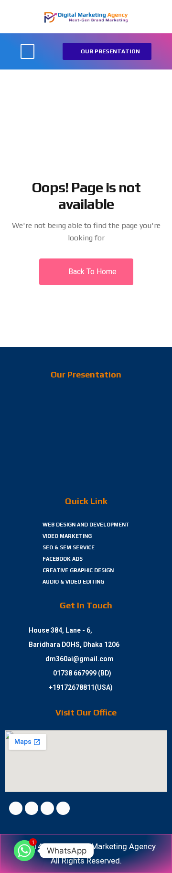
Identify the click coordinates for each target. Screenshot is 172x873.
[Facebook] (15, 808)
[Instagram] (31, 808)
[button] (27, 52)
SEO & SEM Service (69, 547)
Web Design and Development (86, 524)
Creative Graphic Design (78, 570)
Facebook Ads (63, 559)
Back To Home (91, 271)
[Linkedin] (47, 808)
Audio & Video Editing (73, 582)
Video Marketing (67, 536)
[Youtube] (63, 808)
